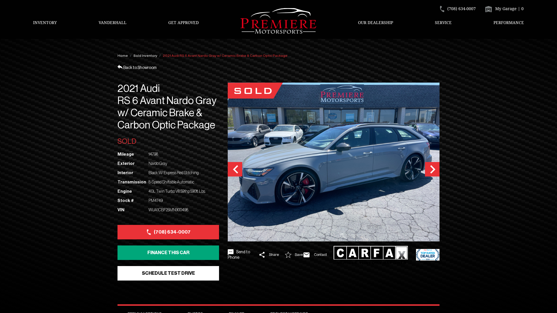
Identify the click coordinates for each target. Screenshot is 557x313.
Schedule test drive (168, 273)
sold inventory (145, 55)
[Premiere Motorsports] (278, 21)
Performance (508, 22)
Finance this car (168, 252)
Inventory (45, 22)
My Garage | (509, 8)
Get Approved (183, 22)
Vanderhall (112, 22)
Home (122, 55)
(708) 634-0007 (172, 232)
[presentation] (235, 169)
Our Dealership (375, 22)
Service (443, 22)
